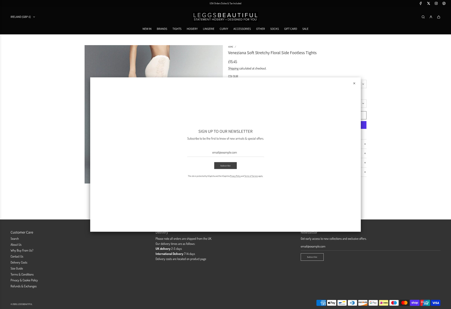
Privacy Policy (235, 176)
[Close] (354, 83)
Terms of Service (251, 176)
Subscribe (225, 165)
